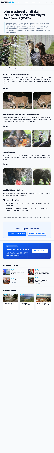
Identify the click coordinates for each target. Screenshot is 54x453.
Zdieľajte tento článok (37, 233)
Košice (33, 2)
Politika (39, 2)
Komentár (26, 2)
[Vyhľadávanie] (46, 2)
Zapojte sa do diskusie (17, 233)
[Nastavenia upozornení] (49, 2)
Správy (19, 2)
